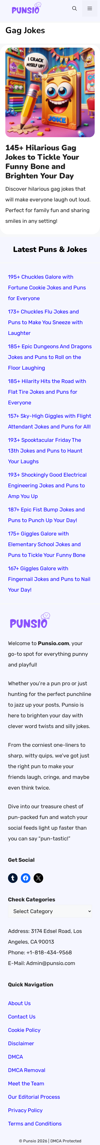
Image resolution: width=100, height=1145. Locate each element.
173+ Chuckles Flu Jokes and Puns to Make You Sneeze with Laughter (45, 322)
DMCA (15, 1057)
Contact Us (21, 1016)
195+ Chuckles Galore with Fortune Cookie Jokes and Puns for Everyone (47, 287)
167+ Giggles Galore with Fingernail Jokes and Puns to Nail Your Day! (49, 579)
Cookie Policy (24, 1030)
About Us (19, 1003)
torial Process (43, 1097)
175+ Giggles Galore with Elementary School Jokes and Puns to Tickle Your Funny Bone (46, 544)
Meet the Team (26, 1083)
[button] (74, 9)
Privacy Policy (25, 1110)
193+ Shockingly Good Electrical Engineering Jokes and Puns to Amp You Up (47, 485)
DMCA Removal (26, 1070)
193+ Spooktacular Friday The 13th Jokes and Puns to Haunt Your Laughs (45, 451)
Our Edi (17, 1097)
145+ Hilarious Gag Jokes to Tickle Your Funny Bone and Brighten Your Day (42, 162)
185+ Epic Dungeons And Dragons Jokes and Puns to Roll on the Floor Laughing (50, 357)
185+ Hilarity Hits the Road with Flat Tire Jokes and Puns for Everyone (47, 392)
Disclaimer (21, 1043)
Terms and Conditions (35, 1123)
